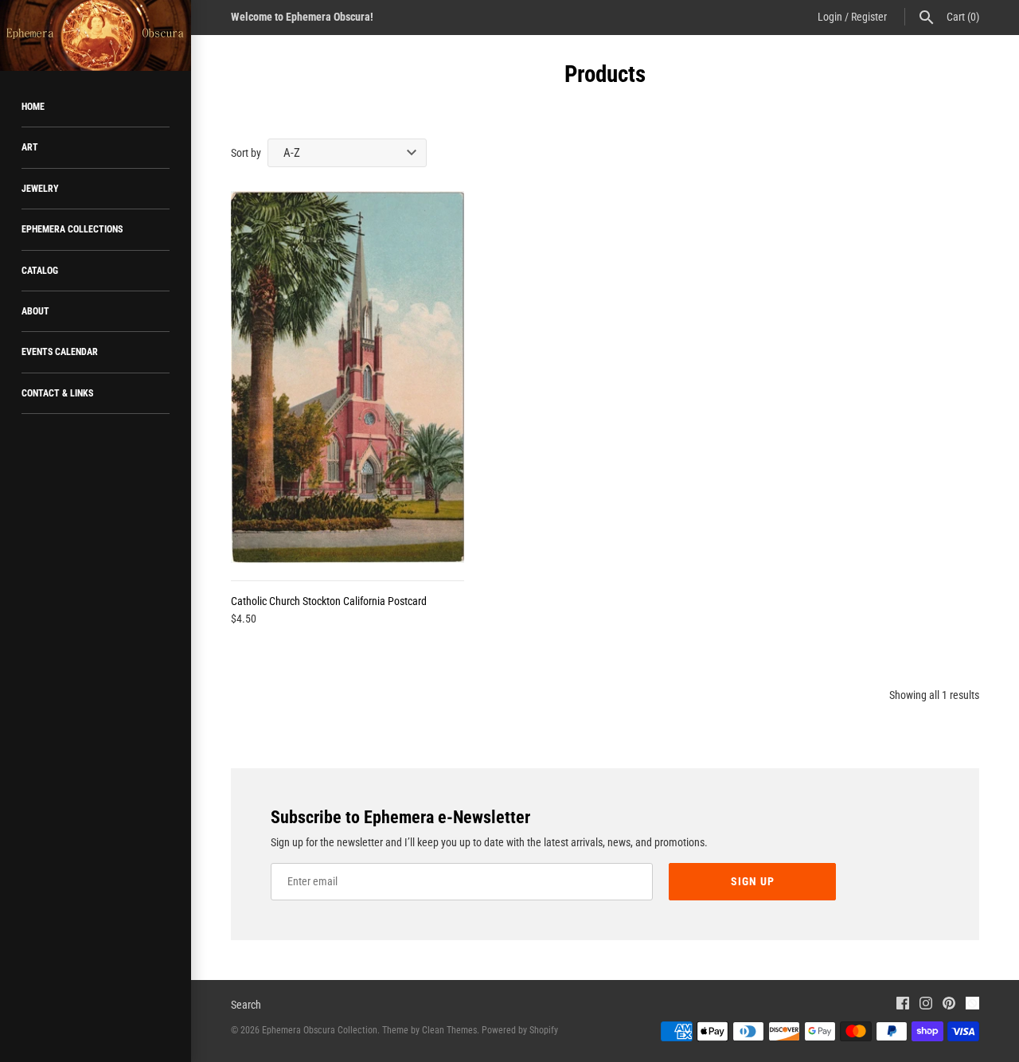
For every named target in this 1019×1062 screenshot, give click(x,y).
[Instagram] (925, 1005)
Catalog (39, 270)
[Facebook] (902, 1005)
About (35, 311)
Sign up (753, 881)
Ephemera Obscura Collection (319, 1030)
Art (29, 147)
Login (830, 16)
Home (33, 106)
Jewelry (40, 188)
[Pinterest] (949, 1005)
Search (246, 1004)
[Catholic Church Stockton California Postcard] (347, 377)
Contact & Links (57, 393)
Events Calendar (59, 351)
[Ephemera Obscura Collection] (95, 35)
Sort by (246, 152)
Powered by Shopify (520, 1030)
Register (869, 16)
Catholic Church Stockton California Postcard (329, 601)
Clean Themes (449, 1030)
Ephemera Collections (72, 229)
